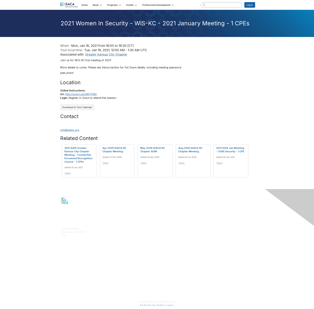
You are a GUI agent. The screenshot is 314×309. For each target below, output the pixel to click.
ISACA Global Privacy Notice (76, 292)
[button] (97, 4)
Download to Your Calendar (77, 107)
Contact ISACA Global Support (77, 265)
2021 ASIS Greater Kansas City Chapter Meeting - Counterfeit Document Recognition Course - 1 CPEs (78, 154)
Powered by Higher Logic (157, 305)
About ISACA (68, 279)
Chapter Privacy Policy (73, 296)
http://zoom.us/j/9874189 (81, 94)
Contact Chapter (70, 239)
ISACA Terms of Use (72, 288)
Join (63, 254)
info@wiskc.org (69, 130)
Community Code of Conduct (77, 282)
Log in (249, 4)
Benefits (65, 257)
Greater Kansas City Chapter (106, 54)
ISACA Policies (69, 285)
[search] (204, 4)
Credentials (67, 260)
